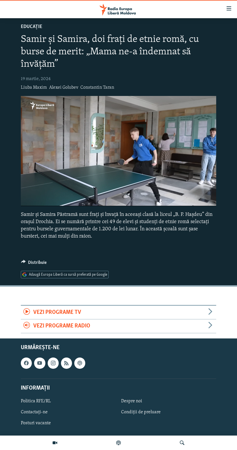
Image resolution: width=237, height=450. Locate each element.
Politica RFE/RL (36, 401)
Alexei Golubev (63, 87)
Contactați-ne (34, 412)
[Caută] (182, 443)
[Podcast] (118, 443)
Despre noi (131, 401)
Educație (31, 26)
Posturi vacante (36, 423)
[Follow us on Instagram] (53, 363)
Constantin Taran (97, 87)
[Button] (34, 263)
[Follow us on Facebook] (26, 363)
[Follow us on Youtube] (39, 363)
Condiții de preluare (141, 412)
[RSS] (66, 363)
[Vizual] (55, 443)
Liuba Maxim (34, 87)
